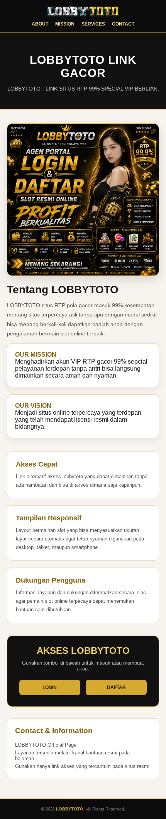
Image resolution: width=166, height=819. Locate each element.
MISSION (65, 24)
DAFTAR (116, 687)
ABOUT (40, 24)
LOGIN (49, 687)
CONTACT (123, 24)
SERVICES (93, 24)
